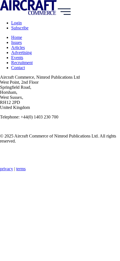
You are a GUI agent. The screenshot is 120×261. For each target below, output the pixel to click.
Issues (16, 42)
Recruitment (22, 62)
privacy (6, 168)
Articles (18, 47)
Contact (18, 67)
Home (16, 37)
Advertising (21, 52)
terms (21, 168)
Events (17, 57)
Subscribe (19, 27)
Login (16, 22)
